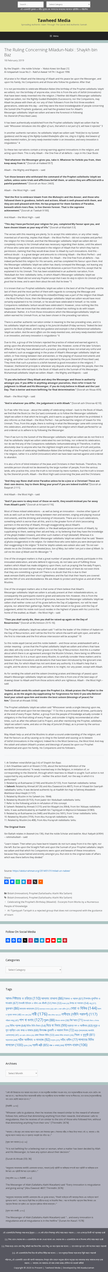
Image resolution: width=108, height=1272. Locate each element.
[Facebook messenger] (12, 882)
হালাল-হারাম (76, 1044)
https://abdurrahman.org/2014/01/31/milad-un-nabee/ (41, 870)
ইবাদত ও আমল (73, 998)
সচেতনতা (11, 1039)
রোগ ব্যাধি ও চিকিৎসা (26, 1035)
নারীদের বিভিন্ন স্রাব (54, 1015)
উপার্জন (65, 1003)
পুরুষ (49, 1020)
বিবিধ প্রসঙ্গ (18, 1025)
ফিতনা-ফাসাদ (62, 1020)
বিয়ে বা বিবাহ (56, 1025)
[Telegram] (23, 882)
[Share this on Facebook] (6, 882)
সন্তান (55, 1040)
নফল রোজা (26, 1015)
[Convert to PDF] (29, 882)
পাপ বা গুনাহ (31, 1019)
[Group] (19, 940)
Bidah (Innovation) (17, 893)
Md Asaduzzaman (85, 1267)
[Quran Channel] (53, 940)
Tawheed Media (54, 20)
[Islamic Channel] (48, 940)
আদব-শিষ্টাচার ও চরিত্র (23, 998)
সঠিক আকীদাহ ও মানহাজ (34, 1039)
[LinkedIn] (36, 940)
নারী (39, 1014)
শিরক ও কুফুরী (84, 1034)
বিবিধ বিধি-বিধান (36, 1025)
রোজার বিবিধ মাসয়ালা (64, 1035)
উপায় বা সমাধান (79, 1003)
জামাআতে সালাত (47, 1009)
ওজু (92, 1003)
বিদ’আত (76, 1020)
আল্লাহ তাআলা (52, 998)
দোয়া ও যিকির (83, 1008)
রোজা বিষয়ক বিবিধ (44, 1035)
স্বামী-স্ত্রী (40, 1045)
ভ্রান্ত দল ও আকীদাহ (80, 1025)
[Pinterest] (65, 940)
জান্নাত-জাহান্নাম (29, 1008)
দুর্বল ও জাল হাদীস (62, 1008)
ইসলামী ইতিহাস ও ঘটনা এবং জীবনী (35, 1003)
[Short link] (35, 882)
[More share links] (40, 882)
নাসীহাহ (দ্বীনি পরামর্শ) (79, 1014)
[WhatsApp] (18, 882)
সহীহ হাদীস (69, 1040)
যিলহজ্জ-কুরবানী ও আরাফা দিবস (56, 1030)
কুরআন (12, 1008)
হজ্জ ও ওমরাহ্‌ (56, 1045)
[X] (25, 940)
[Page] (13, 940)
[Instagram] (30, 940)
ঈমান (57, 1003)
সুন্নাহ (28, 1045)
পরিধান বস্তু (12, 1020)
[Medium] (59, 940)
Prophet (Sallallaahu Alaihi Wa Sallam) (50, 893)
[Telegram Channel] (42, 940)
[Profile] (8, 940)
